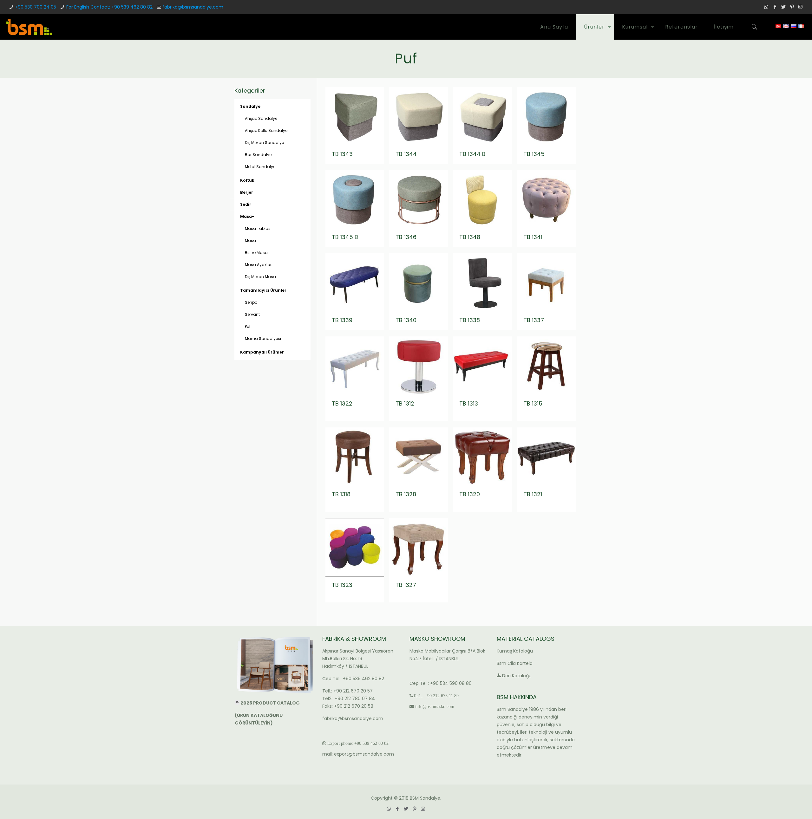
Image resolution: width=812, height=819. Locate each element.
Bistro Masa (256, 252)
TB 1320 (469, 494)
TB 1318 (341, 494)
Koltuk (247, 180)
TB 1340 (406, 320)
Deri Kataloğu (517, 676)
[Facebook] (774, 6)
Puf (248, 326)
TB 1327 (406, 585)
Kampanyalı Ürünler (262, 352)
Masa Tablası (258, 228)
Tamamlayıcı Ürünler (263, 290)
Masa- (247, 216)
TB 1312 (405, 403)
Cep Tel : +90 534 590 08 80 (440, 683)
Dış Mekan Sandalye (264, 142)
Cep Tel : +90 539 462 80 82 (353, 678)
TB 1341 (532, 237)
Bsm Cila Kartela (515, 663)
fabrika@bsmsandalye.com (192, 7)
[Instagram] (800, 6)
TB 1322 (342, 403)
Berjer (246, 192)
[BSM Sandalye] (29, 27)
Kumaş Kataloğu (515, 651)
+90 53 (360, 743)
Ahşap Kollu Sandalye (266, 130)
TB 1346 (406, 237)
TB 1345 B (345, 237)
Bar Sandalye (258, 154)
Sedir (245, 204)
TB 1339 (342, 320)
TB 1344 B (472, 154)
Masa (250, 240)
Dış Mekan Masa (260, 276)
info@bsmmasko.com (434, 706)
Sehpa (251, 302)
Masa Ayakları (258, 264)
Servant (252, 314)
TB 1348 (469, 237)
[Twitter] (783, 6)
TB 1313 (468, 403)
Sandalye (250, 106)
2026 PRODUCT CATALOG (270, 703)
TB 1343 (342, 154)
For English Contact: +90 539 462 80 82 (109, 7)
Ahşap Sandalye (261, 118)
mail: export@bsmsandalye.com (358, 754)
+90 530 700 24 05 (35, 7)
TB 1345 (534, 154)
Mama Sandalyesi (263, 338)
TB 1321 (532, 494)
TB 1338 (469, 320)
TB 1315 (532, 403)
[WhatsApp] (766, 6)
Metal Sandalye (260, 166)
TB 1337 (533, 320)
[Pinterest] (792, 6)
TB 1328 (406, 494)
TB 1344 (406, 154)
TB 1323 (342, 585)
